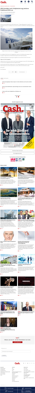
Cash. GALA (25, 373)
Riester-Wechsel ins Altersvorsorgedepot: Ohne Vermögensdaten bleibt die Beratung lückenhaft (7, 329)
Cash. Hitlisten (26, 376)
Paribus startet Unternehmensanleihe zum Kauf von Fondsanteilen (7, 221)
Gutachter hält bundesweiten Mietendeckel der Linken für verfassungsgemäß (23, 242)
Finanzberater (2, 369)
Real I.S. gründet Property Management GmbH (8, 242)
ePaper (13, 369)
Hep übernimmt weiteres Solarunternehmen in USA (5, 198)
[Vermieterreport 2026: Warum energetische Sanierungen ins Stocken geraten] (8, 259)
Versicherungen (2, 368)
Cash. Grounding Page (15, 381)
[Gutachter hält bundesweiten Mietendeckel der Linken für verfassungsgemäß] (26, 236)
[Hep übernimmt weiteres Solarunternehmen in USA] (8, 192)
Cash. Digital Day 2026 (27, 370)
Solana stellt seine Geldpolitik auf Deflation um (11, 91)
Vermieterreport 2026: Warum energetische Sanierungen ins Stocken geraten (7, 265)
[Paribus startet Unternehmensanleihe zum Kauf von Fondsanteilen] (8, 214)
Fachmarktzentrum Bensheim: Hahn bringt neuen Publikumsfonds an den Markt (7, 312)
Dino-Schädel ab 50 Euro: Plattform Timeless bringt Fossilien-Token (7, 287)
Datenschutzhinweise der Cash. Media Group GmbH (17, 372)
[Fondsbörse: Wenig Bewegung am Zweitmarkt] (26, 259)
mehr (4, 83)
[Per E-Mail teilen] (16, 72)
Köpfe (1, 375)
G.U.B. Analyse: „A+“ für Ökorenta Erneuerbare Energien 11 (6, 178)
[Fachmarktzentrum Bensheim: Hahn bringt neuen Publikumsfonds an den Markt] (8, 306)
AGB (12, 370)
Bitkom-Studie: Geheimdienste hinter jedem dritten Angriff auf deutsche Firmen (26, 287)
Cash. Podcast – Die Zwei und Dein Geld (29, 378)
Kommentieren (22, 71)
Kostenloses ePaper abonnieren (17, 150)
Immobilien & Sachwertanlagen (5, 371)
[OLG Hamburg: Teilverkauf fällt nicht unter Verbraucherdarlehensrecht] (26, 172)
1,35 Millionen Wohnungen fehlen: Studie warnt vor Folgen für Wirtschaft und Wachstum (26, 198)
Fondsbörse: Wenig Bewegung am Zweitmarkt (24, 265)
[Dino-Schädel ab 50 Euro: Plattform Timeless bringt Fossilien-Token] (8, 281)
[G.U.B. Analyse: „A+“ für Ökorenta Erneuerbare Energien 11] (8, 172)
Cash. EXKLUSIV (26, 369)
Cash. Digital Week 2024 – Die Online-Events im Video (29, 372)
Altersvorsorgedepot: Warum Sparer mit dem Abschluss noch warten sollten (17, 81)
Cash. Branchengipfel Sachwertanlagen (27, 375)
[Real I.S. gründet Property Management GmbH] (8, 236)
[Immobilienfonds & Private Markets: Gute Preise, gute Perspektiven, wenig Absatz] (26, 306)
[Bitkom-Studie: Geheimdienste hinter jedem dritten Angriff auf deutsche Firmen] (26, 281)
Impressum (13, 373)
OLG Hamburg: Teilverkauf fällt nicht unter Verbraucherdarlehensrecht (26, 178)
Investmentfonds (3, 370)
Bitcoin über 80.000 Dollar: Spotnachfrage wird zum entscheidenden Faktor (16, 86)
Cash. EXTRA (25, 368)
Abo (12, 368)
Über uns (13, 379)
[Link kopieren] (9, 72)
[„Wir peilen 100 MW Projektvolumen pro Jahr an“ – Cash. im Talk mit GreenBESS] (26, 214)
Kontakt (13, 374)
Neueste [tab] (2, 78)
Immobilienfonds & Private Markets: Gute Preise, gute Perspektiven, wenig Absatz (26, 312)
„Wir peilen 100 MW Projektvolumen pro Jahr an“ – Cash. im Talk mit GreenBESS (26, 221)
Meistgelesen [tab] (6, 78)
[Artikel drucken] (12, 72)
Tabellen (13, 380)
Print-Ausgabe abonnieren (17, 153)
